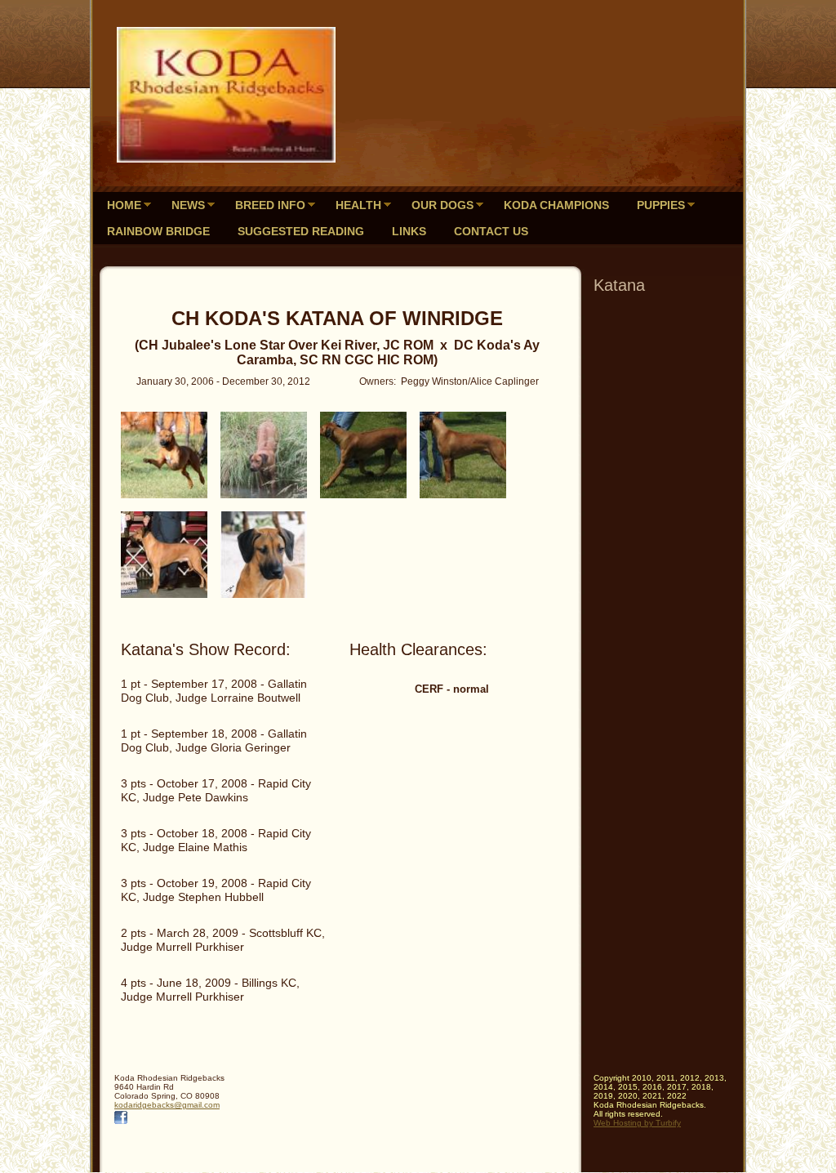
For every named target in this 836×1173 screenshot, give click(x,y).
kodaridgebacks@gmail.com (167, 1104)
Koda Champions (556, 205)
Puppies (661, 205)
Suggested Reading (301, 231)
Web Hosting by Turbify (637, 1122)
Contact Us (491, 231)
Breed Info (270, 205)
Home (124, 205)
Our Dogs (442, 205)
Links (409, 231)
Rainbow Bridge (158, 231)
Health (358, 205)
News (188, 205)
